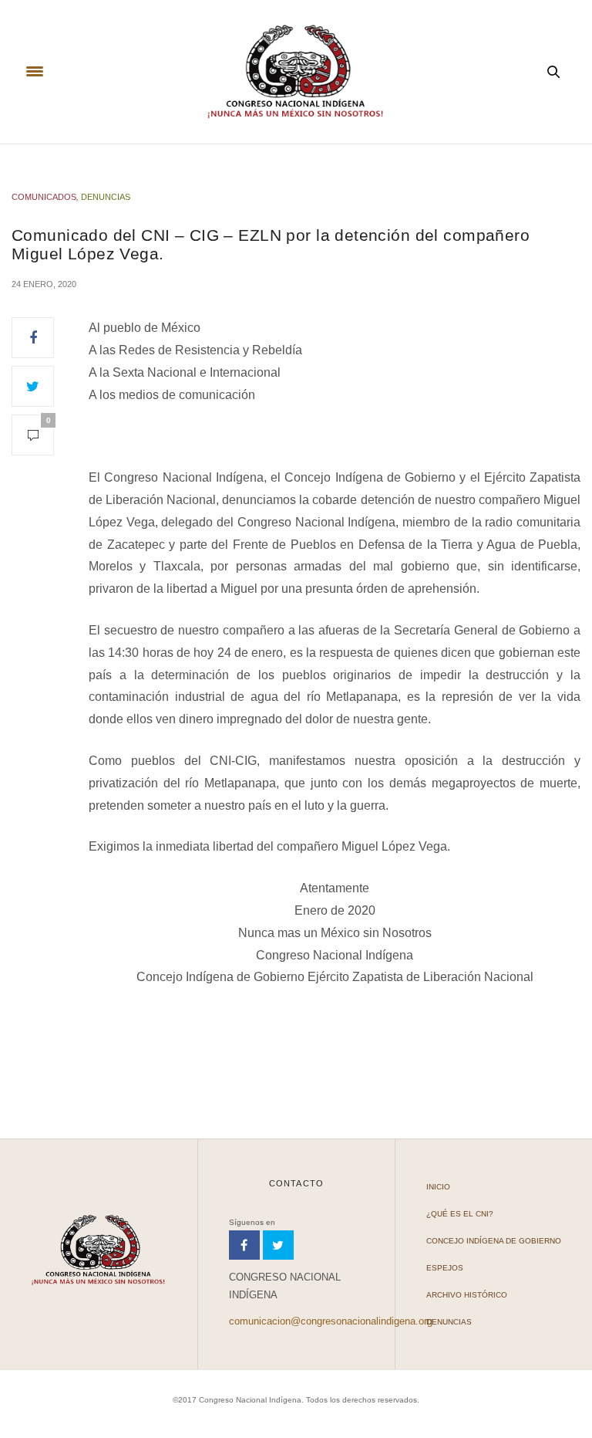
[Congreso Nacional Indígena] (296, 71)
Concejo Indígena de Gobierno (493, 1241)
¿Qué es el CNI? (459, 1214)
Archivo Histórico (466, 1295)
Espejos (444, 1268)
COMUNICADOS (44, 196)
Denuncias (105, 196)
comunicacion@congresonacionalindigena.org (330, 1321)
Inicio (438, 1187)
